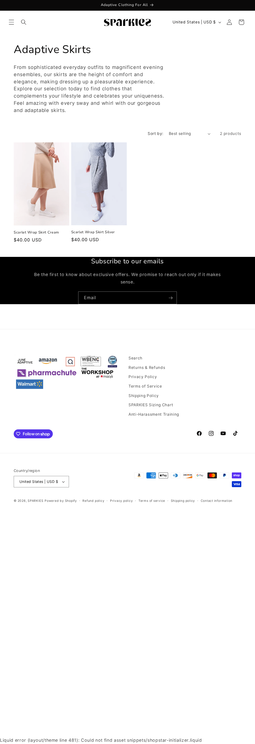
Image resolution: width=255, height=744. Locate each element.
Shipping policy (183, 501)
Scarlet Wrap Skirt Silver (93, 232)
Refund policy (93, 501)
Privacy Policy (142, 376)
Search (135, 358)
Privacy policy (121, 501)
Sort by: (155, 133)
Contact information (217, 501)
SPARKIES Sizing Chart (150, 404)
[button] (11, 22)
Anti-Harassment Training (153, 414)
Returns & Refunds (146, 367)
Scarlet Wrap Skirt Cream (36, 232)
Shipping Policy (143, 395)
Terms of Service (145, 386)
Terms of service (151, 501)
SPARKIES (35, 501)
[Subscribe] (171, 297)
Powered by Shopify (61, 501)
